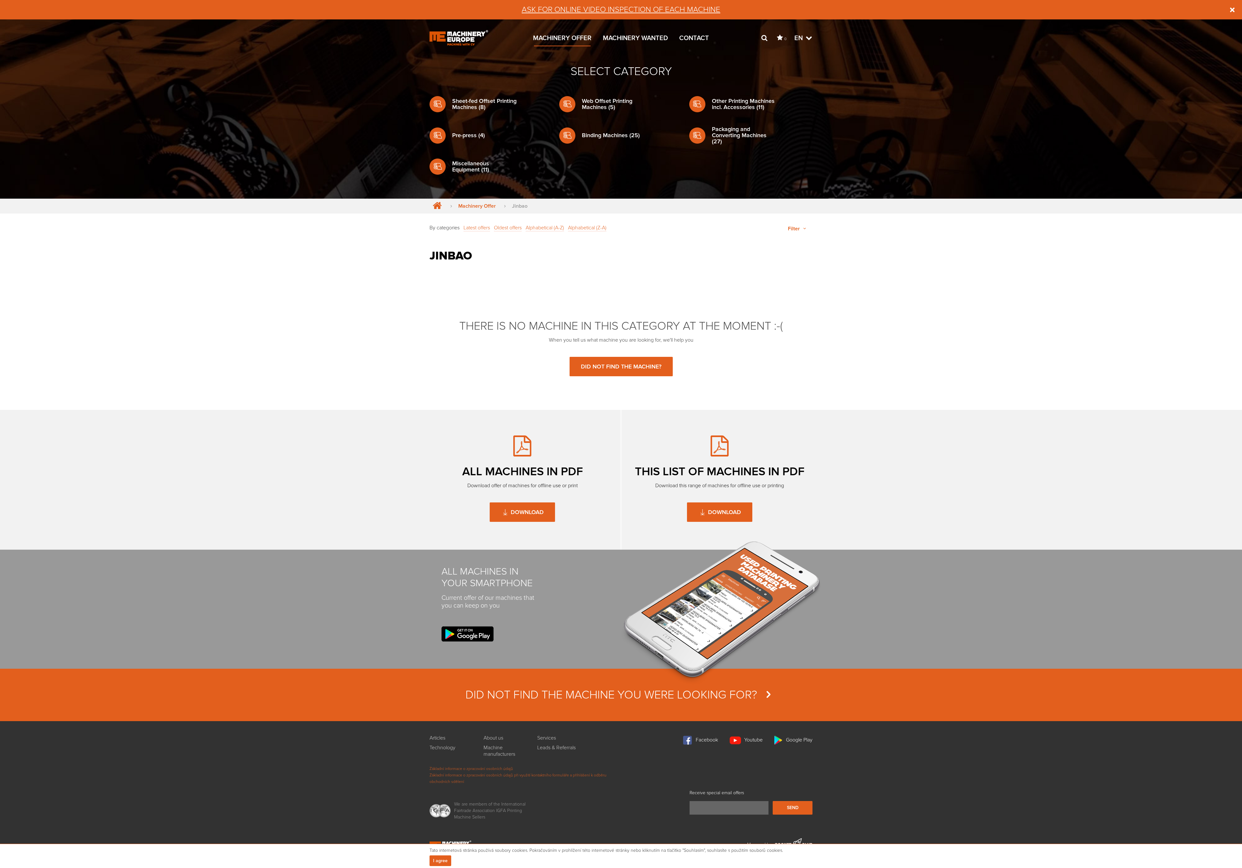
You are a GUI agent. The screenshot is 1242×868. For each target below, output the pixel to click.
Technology (442, 747)
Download (526, 512)
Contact (694, 38)
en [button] (799, 38)
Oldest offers (508, 228)
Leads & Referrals (556, 747)
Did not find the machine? (621, 366)
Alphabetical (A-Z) (545, 228)
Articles (437, 738)
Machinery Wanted (635, 38)
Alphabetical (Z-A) (587, 228)
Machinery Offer (562, 38)
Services (546, 738)
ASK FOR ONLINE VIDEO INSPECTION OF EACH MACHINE (621, 9)
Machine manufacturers (499, 750)
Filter (794, 228)
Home (436, 206)
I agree (440, 860)
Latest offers (476, 228)
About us (493, 738)
